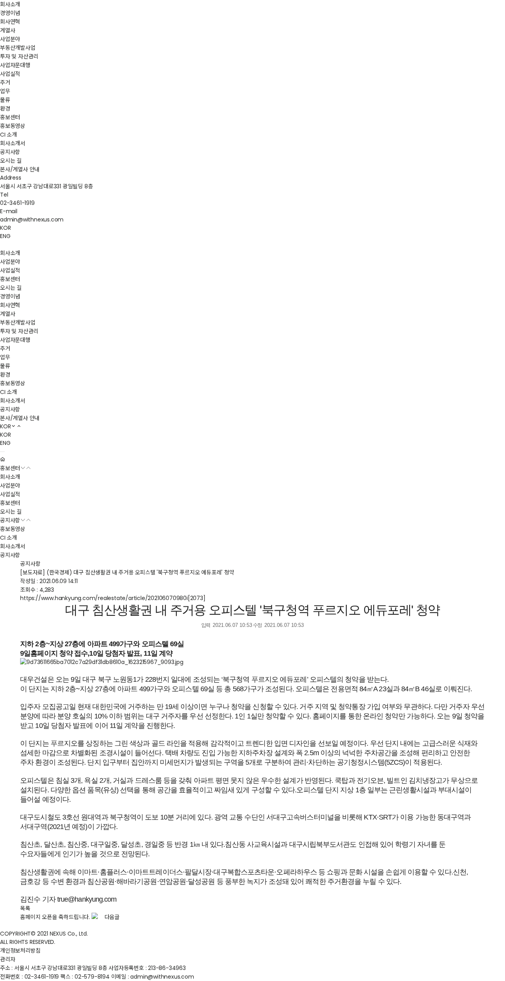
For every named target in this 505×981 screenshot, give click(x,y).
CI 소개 (8, 135)
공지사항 (10, 152)
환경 (5, 109)
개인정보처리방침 (20, 951)
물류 (5, 100)
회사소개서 (12, 143)
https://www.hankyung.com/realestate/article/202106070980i (112, 598)
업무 (5, 91)
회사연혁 (10, 22)
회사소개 (10, 4)
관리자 (7, 959)
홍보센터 (10, 117)
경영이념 (10, 13)
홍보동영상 (12, 126)
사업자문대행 (15, 65)
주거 (5, 82)
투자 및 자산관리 (19, 56)
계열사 (7, 30)
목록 (25, 908)
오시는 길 (11, 161)
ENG (5, 236)
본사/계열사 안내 (19, 169)
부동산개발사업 (18, 48)
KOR (5, 228)
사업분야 (10, 39)
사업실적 (10, 74)
